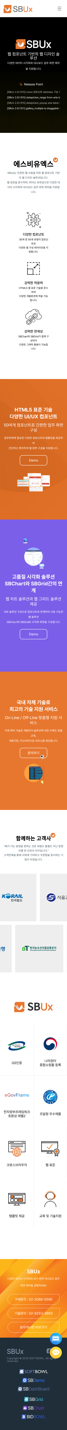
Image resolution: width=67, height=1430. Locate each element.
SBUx (20, 9)
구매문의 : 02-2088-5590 (33, 1299)
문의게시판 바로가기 (33, 1327)
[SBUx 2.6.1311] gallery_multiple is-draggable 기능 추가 (33, 108)
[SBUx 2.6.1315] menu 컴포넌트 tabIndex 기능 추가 (33, 92)
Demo (33, 460)
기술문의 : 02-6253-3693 (34, 1313)
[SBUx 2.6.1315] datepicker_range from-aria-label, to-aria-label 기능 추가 (33, 97)
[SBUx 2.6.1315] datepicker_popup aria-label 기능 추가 (33, 102)
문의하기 (33, 753)
